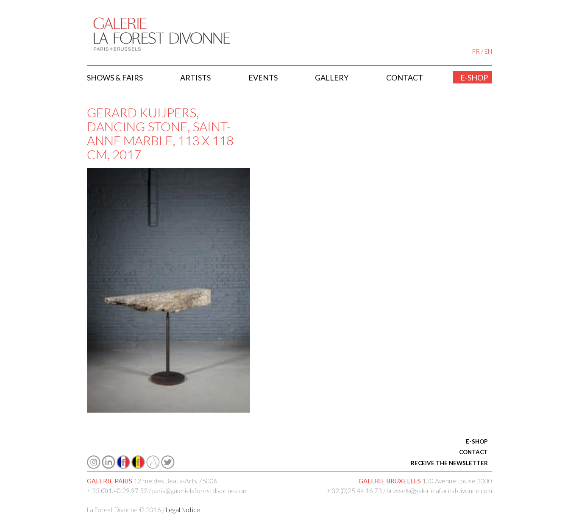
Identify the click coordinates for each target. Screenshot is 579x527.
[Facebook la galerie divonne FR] (123, 466)
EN (488, 51)
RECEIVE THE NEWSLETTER (449, 463)
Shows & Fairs (115, 77)
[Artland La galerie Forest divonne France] (153, 466)
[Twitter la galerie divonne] (168, 466)
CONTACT (473, 452)
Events (263, 77)
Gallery (331, 77)
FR (476, 51)
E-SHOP (477, 441)
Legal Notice (183, 509)
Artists (195, 77)
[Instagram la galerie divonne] (93, 466)
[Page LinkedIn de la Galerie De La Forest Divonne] (108, 466)
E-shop (474, 77)
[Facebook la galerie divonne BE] (138, 466)
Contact (404, 77)
